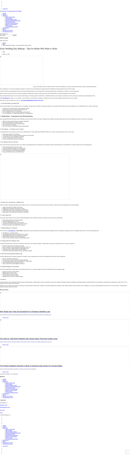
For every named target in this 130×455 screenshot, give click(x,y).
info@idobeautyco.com (8, 397)
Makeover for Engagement (11, 390)
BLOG (4, 395)
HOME (4, 379)
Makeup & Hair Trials (10, 382)
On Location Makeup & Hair (11, 392)
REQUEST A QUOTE (8, 396)
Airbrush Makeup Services (11, 385)
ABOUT (5, 380)
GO (17, 374)
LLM (1, 412)
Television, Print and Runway (11, 389)
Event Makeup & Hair (10, 387)
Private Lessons (8, 391)
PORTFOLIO (6, 393)
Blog (4, 44)
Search (14, 35)
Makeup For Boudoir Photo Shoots (12, 386)
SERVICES (5, 381)
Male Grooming (8, 384)
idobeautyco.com (3, 405)
